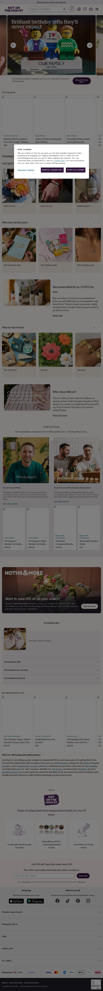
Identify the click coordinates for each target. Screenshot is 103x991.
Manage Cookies (26, 170)
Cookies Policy (60, 161)
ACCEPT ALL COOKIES (75, 170)
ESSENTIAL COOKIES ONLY (52, 170)
